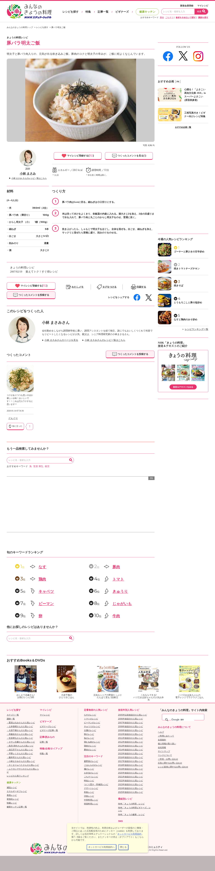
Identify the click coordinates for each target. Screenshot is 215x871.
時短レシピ (89, 780)
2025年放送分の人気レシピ (130, 792)
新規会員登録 (186, 5)
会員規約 (162, 740)
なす (42, 567)
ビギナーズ (122, 11)
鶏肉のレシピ (90, 746)
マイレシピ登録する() (80, 155)
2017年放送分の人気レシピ (130, 761)
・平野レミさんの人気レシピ (20, 753)
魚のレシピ (89, 738)
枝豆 (47, 466)
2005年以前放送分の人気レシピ (132, 715)
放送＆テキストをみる (183, 387)
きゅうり (120, 591)
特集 (88, 11)
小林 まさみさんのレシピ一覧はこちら (105, 340)
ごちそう (169, 17)
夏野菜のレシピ (91, 761)
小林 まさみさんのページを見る (61, 340)
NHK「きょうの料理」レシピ (131, 804)
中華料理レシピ (91, 800)
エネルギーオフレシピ (17, 791)
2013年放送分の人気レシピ (130, 746)
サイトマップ (164, 751)
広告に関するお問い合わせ (170, 763)
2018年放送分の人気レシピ (130, 765)
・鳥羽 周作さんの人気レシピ (20, 746)
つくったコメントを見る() (131, 155)
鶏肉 (42, 579)
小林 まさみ (28, 173)
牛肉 (116, 616)
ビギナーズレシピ (48, 726)
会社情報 (162, 747)
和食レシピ (89, 792)
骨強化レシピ (13, 799)
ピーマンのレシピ (92, 722)
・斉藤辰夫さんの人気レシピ (20, 734)
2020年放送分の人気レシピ (130, 773)
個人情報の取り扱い (167, 743)
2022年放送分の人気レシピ (130, 780)
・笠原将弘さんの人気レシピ (20, 738)
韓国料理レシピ (91, 804)
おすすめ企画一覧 (183, 127)
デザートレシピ (91, 788)
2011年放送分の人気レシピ (130, 738)
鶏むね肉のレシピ (92, 742)
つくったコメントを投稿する (33, 294)
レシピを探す (70, 11)
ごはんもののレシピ (93, 765)
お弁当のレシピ (91, 773)
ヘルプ (161, 732)
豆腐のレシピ (90, 730)
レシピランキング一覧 (196, 329)
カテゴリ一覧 (13, 715)
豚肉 (162, 17)
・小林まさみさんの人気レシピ (21, 761)
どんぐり (13, 418)
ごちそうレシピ (91, 777)
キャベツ (46, 591)
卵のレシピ (89, 734)
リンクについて (165, 755)
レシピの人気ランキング (18, 776)
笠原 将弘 (38, 466)
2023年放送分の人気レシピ (130, 784)
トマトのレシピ (91, 719)
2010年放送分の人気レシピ (130, 734)
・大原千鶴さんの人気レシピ (20, 730)
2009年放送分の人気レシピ (130, 730)
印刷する (141, 287)
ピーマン (46, 604)
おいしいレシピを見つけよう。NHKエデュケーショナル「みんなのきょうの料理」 (29, 11)
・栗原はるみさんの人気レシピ (21, 722)
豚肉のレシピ (90, 750)
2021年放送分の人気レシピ (130, 777)
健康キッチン (147, 11)
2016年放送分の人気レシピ (130, 757)
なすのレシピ (90, 715)
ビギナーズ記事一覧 (49, 730)
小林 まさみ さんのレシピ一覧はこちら (29, 178)
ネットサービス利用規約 (129, 834)
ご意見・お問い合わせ (168, 759)
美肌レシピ (12, 795)
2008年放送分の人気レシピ (130, 726)
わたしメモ (77, 287)
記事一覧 (103, 11)
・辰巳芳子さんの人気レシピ (20, 750)
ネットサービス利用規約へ (101, 847)
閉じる (123, 847)
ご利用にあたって (166, 736)
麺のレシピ (89, 769)
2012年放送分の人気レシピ (130, 742)
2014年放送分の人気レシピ (130, 750)
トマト (118, 579)
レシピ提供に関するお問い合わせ (173, 767)
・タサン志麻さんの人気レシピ (21, 742)
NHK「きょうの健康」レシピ (131, 814)
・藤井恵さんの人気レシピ (19, 757)
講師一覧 (11, 719)
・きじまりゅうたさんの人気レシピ (23, 765)
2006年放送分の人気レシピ (130, 719)
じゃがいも (122, 604)
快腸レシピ (12, 803)
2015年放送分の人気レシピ (130, 753)
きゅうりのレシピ (92, 726)
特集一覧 (44, 753)
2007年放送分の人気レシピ (130, 722)
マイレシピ (202, 5)
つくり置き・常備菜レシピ (96, 784)
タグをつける (109, 287)
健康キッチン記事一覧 (17, 807)
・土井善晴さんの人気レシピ (20, 726)
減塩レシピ (12, 787)
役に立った (17, 426)
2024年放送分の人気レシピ (130, 788)
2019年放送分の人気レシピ (130, 769)
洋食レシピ (89, 796)
